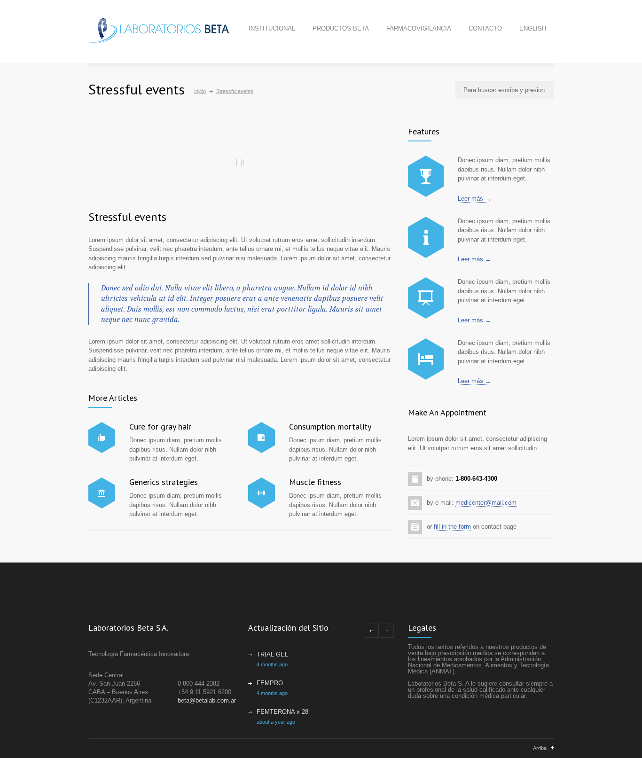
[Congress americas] (426, 298)
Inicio (200, 91)
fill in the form (452, 526)
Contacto (485, 28)
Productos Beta (341, 28)
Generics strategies (163, 482)
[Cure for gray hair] (101, 437)
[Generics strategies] (101, 492)
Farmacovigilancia (418, 28)
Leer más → (474, 198)
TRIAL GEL (272, 654)
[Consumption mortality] (261, 437)
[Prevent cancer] (426, 359)
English (532, 28)
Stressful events (127, 217)
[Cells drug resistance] (426, 237)
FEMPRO (270, 683)
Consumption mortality (330, 426)
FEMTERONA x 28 (282, 711)
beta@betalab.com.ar (207, 700)
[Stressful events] (241, 162)
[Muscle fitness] (261, 492)
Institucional (272, 28)
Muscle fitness (315, 482)
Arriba (540, 748)
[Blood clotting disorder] (426, 176)
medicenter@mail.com (486, 502)
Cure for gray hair (160, 426)
